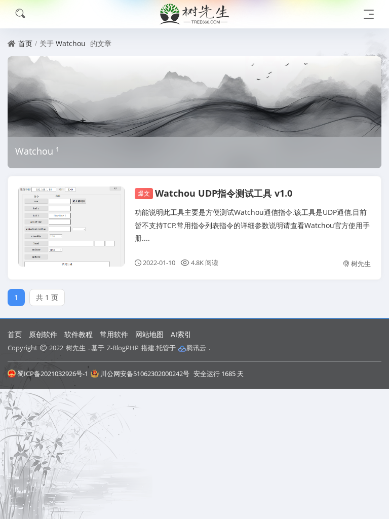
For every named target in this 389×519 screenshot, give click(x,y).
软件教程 (78, 334)
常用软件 (114, 334)
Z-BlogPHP (123, 347)
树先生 (361, 263)
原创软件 (43, 334)
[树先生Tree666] (194, 14)
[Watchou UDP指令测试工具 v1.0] (71, 227)
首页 (25, 43)
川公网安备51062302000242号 (144, 373)
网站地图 (149, 334)
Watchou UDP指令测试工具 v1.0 (215, 193)
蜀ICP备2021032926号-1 (52, 373)
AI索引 (181, 334)
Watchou (71, 43)
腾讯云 (196, 347)
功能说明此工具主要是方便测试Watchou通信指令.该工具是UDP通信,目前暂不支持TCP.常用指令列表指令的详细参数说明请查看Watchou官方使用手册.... (252, 224)
